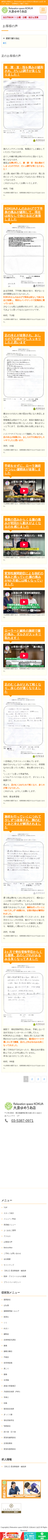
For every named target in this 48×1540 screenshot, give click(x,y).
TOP (5, 1207)
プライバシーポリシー (12, 1282)
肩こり (6, 1369)
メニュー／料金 (10, 1219)
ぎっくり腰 (8, 1414)
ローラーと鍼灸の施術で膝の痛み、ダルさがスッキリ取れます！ (23, 634)
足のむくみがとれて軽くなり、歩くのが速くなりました (23, 688)
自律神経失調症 (10, 1340)
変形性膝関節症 (10, 1438)
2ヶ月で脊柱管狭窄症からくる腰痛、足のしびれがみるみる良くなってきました (23, 955)
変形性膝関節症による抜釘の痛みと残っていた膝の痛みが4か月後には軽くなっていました (24, 579)
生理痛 (6, 1380)
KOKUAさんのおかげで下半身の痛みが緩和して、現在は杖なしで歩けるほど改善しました (24, 214)
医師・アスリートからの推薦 (15, 1276)
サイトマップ (9, 1265)
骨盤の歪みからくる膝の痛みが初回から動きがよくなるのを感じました (23, 523)
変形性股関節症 (10, 1449)
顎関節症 (7, 1426)
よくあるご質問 (10, 1230)
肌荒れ (6, 1317)
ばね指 (6, 1305)
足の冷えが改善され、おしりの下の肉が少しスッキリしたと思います (23, 339)
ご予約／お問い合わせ (12, 1253)
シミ (5, 1323)
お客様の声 (8, 1242)
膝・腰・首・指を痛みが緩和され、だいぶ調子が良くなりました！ (24, 71)
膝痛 (5, 1346)
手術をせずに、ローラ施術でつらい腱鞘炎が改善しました (23, 469)
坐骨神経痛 (8, 1363)
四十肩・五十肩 (10, 1432)
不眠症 (6, 1357)
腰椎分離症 (8, 1351)
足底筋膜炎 (8, 1443)
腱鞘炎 (6, 1334)
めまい (6, 1328)
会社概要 (7, 1259)
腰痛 (5, 1374)
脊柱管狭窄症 (9, 1420)
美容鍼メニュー (10, 1225)
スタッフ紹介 (9, 1213)
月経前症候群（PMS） (12, 1392)
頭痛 (5, 1403)
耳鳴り (6, 1397)
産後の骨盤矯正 (10, 1386)
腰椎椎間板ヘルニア (11, 1311)
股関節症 (7, 1300)
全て (4, 43)
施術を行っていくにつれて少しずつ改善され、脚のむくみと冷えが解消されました (23, 822)
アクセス (7, 1236)
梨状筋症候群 (9, 1409)
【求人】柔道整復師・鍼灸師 (15, 1271)
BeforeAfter (8, 1248)
